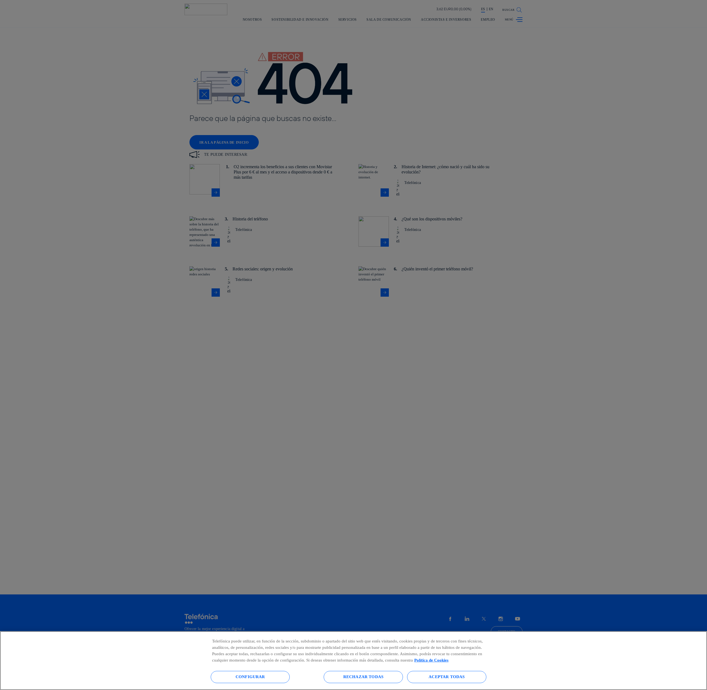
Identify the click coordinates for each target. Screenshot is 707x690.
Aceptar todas (447, 676)
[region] (353, 660)
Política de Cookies (431, 660)
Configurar (250, 676)
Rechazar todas (363, 676)
